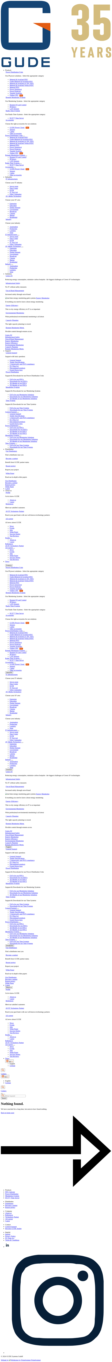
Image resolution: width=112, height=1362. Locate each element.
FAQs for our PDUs (17, 379)
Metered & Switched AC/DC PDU (22, 83)
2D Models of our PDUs (18, 385)
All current (9, 519)
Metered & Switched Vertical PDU (22, 85)
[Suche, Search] (3, 1095)
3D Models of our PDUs (18, 383)
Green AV (9, 276)
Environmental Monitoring (15, 313)
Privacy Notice (10, 1236)
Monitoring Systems (13, 387)
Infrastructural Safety (13, 283)
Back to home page (7, 1113)
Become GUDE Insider (13, 1229)
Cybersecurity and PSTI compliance (22, 364)
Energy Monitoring (42, 298)
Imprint (7, 1234)
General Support (11, 353)
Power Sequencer (16, 89)
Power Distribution (12, 372)
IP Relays (13, 107)
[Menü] (2, 1093)
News (12, 526)
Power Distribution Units (14, 72)
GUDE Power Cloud (17, 127)
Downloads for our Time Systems (21, 410)
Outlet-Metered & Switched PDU (21, 81)
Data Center (14, 188)
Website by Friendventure (21, 1360)
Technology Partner (12, 1217)
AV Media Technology (13, 196)
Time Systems (10, 400)
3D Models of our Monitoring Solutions (23, 399)
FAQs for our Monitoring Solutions (22, 395)
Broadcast (13, 211)
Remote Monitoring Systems (15, 97)
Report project (11, 466)
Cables (12, 131)
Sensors (12, 130)
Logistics (13, 231)
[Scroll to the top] (56, 1186)
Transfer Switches (16, 93)
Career (12, 502)
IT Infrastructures (12, 179)
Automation (14, 227)
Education (13, 206)
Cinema (12, 213)
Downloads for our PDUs (18, 381)
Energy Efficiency (12, 305)
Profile (8, 493)
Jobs (11, 530)
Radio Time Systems (13, 111)
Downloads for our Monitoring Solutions (24, 397)
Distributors (9, 1203)
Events (12, 528)
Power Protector (15, 91)
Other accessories (16, 133)
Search (4, 1098)
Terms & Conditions (12, 1240)
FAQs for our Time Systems (19, 408)
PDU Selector (10, 1192)
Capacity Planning (12, 320)
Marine (12, 215)
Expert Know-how (16, 370)
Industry (8, 219)
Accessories (10, 120)
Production (13, 229)
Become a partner (12, 458)
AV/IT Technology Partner (15, 511)
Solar (11, 233)
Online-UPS (14, 95)
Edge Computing (15, 194)
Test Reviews (14, 536)
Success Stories (15, 534)
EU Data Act (14, 366)
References (9, 504)
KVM (12, 190)
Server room (14, 186)
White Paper (10, 473)
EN (10, 1061)
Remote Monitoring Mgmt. (15, 328)
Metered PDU (14, 87)
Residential (13, 217)
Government (14, 209)
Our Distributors (11, 451)
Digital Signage (15, 207)
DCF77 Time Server (17, 118)
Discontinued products (17, 368)
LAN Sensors (14, 109)
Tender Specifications (17, 362)
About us (13, 500)
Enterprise (13, 204)
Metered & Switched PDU (19, 79)
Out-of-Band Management (15, 291)
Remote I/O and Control (18, 105)
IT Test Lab (14, 192)
